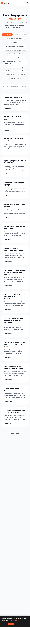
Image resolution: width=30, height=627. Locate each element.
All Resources (7, 34)
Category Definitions (21, 34)
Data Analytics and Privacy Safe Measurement (12, 62)
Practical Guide (9, 74)
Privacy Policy (13, 620)
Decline (4, 624)
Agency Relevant (22, 70)
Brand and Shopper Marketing (15, 57)
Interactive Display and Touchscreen (15, 46)
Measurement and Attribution (15, 38)
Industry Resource (8, 70)
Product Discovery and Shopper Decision (15, 50)
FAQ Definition (15, 78)
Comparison (21, 74)
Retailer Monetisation (15, 54)
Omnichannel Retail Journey (15, 67)
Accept (11, 624)
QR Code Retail (15, 42)
